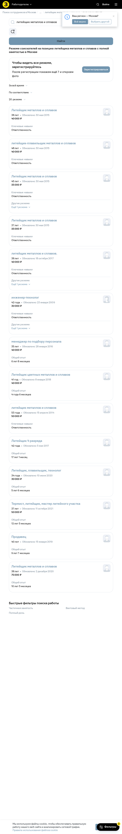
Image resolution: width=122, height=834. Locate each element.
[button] (96, 69)
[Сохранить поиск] (13, 31)
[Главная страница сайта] (6, 4)
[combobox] (57, 22)
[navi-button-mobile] (115, 4)
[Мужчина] (107, 112)
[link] (98, 4)
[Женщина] (107, 299)
